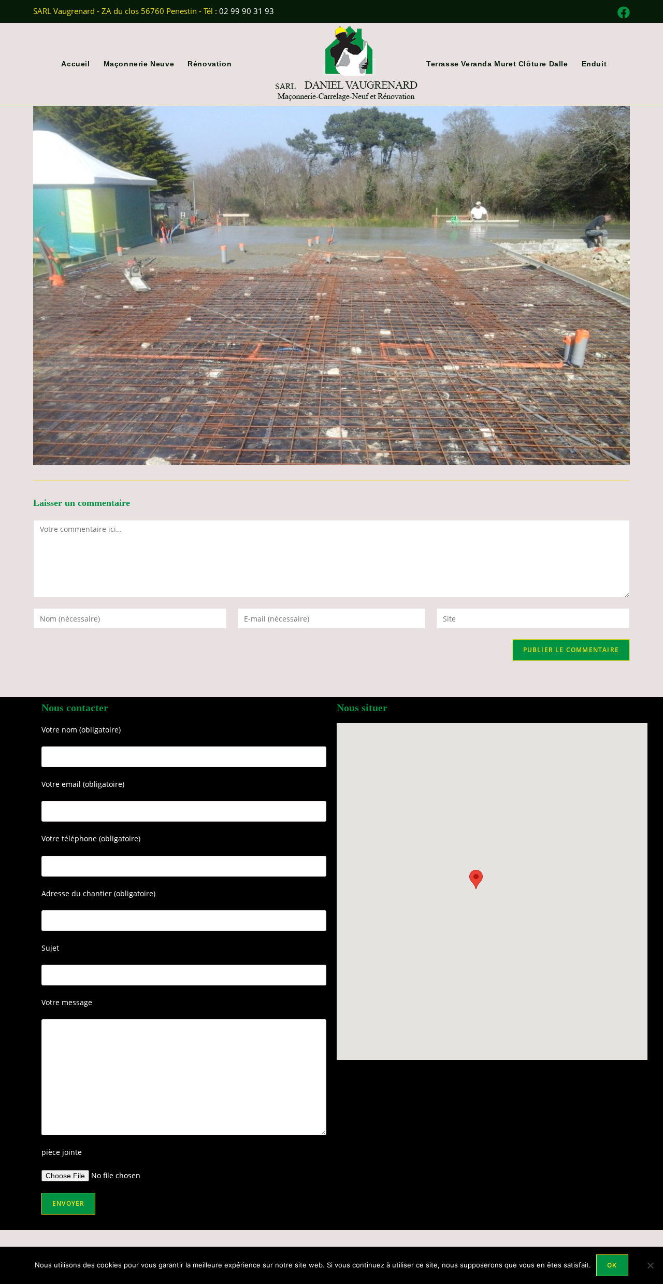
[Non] (650, 1265)
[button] (476, 879)
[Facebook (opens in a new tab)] (622, 12)
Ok (612, 1265)
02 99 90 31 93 (246, 11)
